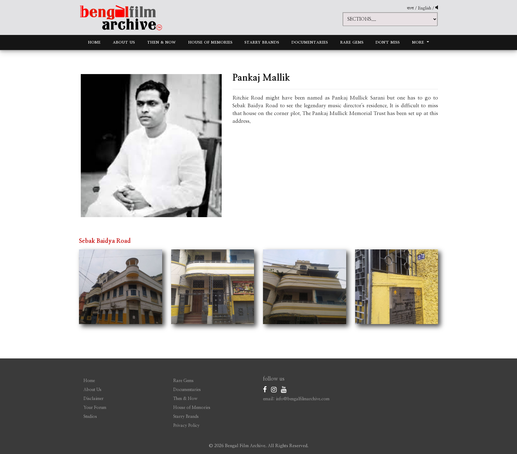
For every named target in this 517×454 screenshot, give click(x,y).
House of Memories (210, 42)
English (425, 8)
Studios (90, 417)
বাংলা (410, 8)
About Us (124, 42)
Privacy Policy (186, 426)
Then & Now (161, 42)
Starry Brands (261, 42)
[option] (151, 145)
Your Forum (94, 408)
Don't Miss (387, 42)
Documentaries (309, 42)
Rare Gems (352, 42)
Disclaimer (93, 399)
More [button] (418, 42)
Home (94, 42)
